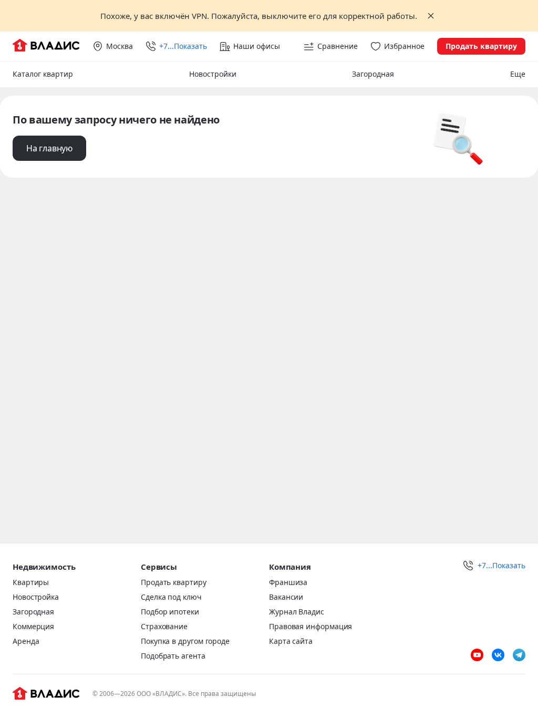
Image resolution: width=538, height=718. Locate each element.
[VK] (498, 655)
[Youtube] (477, 655)
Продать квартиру (481, 46)
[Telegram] (519, 655)
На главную (49, 148)
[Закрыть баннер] (430, 15)
